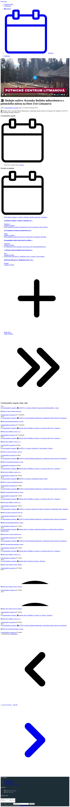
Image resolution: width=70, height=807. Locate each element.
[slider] (26, 95)
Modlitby (8, 9)
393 (16, 705)
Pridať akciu (7, 332)
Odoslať (32, 804)
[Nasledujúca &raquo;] (35, 774)
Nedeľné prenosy (8, 4)
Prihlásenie (7, 56)
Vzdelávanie (7, 6)
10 (11, 705)
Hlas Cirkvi (4, 1)
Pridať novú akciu (9, 782)
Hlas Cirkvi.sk (24, 805)
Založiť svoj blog (8, 781)
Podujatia (50, 53)
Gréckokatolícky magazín (11, 107)
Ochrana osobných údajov (11, 784)
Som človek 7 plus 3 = (7, 804)
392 (14, 705)
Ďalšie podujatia (8, 333)
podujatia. (21, 165)
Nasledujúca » (14, 634)
